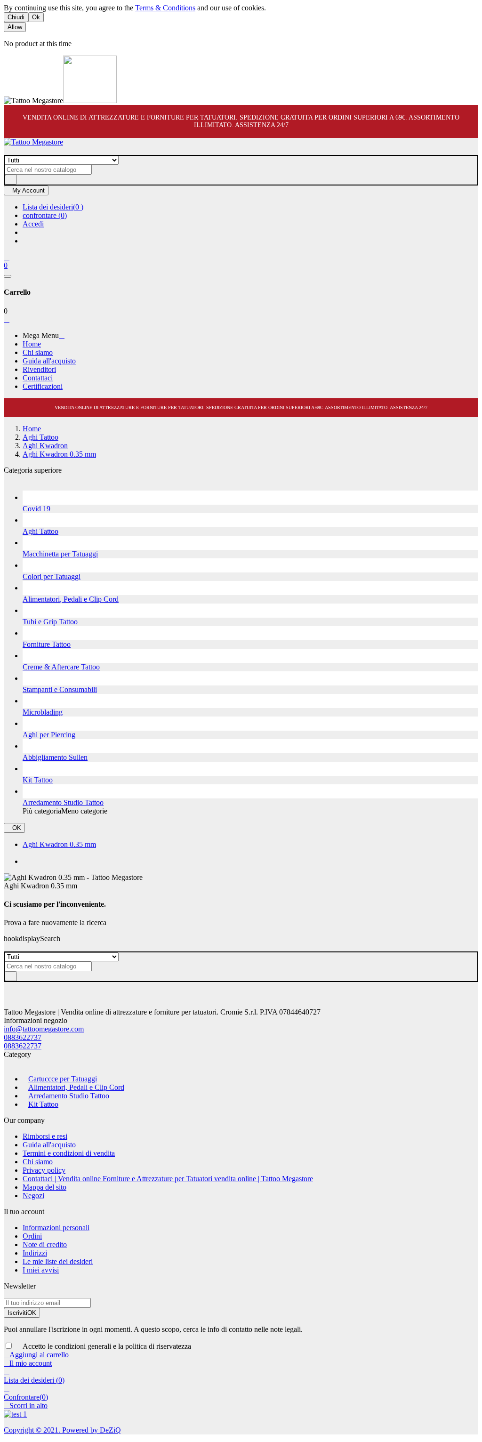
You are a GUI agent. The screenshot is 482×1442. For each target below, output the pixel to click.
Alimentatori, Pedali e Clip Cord (76, 1087)
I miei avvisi (41, 1270)
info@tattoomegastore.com (44, 1029)
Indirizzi (35, 1253)
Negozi (33, 1196)
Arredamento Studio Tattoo (68, 1096)
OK (14, 827)
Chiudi (16, 17)
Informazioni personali (56, 1228)
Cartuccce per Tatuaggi (62, 1079)
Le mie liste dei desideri (58, 1261)
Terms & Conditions (165, 8)
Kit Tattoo (43, 1104)
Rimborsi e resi (45, 1136)
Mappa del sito (44, 1187)
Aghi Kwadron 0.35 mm (59, 844)
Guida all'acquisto (49, 1145)
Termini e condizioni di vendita (69, 1153)
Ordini (32, 1236)
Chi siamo (38, 1162)
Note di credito (45, 1245)
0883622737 (22, 1037)
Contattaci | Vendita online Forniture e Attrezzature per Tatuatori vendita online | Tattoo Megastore (168, 1179)
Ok (36, 17)
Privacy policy (44, 1170)
